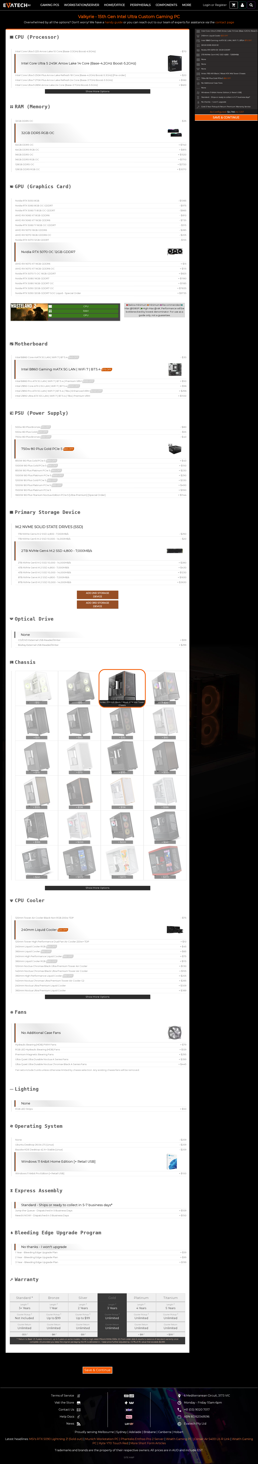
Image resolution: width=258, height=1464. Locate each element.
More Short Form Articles (148, 1443)
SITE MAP (129, 1457)
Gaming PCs (49, 5)
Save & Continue (97, 1370)
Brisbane (150, 1432)
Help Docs (67, 1416)
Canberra (164, 1432)
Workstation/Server (81, 5)
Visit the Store (64, 1402)
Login (207, 5)
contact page (224, 22)
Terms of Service (62, 1395)
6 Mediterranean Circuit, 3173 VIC (207, 1395)
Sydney (121, 1432)
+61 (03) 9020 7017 (197, 1409)
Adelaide (135, 1432)
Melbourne (106, 1432)
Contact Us (66, 1409)
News (70, 1423)
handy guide (114, 22)
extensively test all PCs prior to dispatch (103, 1285)
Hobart (178, 1432)
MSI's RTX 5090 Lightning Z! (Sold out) (56, 1439)
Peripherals (140, 5)
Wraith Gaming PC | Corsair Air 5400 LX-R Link (198, 1439)
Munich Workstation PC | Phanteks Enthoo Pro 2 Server (124, 1439)
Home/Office (114, 5)
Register (221, 5)
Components (166, 5)
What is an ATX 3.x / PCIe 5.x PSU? (120, 421)
